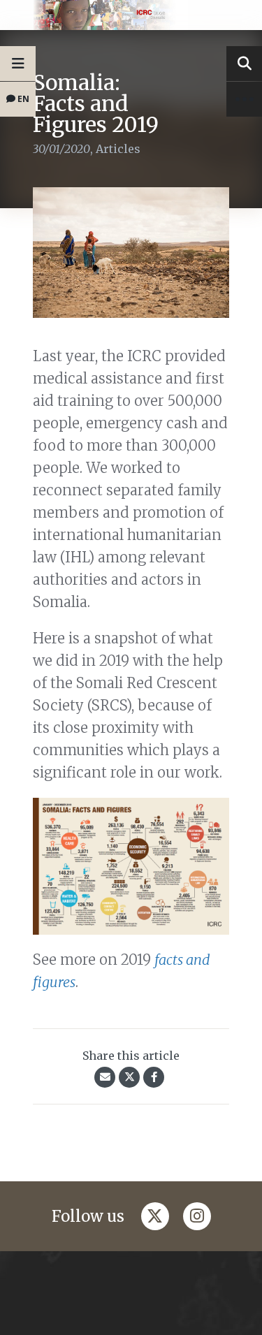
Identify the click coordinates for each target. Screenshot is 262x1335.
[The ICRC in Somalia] (131, 15)
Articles (118, 149)
